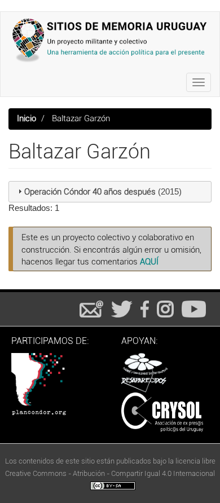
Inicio (26, 118)
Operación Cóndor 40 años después (90, 192)
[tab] (110, 191)
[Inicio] (110, 40)
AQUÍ (149, 262)
